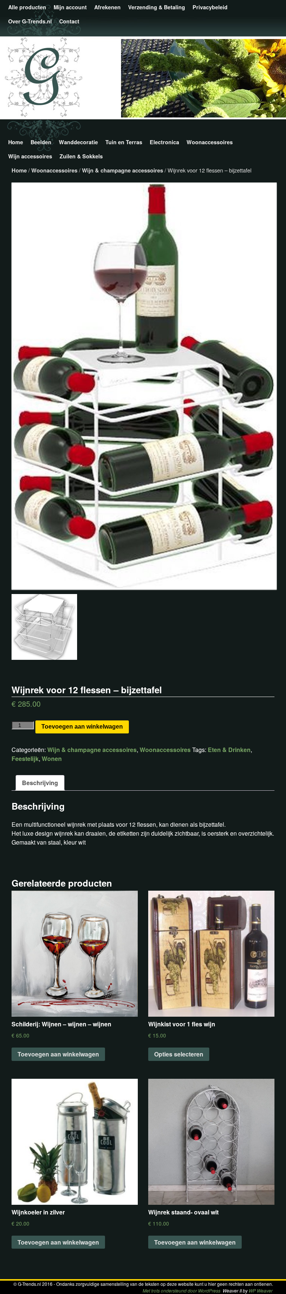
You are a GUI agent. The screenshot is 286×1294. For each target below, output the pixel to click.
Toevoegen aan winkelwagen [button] (58, 1054)
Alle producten (27, 7)
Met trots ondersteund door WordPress (181, 1290)
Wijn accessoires (30, 156)
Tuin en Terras (123, 142)
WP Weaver (261, 1290)
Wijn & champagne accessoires (122, 170)
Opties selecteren (178, 1054)
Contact (69, 21)
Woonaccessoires (210, 142)
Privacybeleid (210, 7)
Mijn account (70, 7)
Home (15, 142)
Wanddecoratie (78, 142)
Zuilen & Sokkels (81, 156)
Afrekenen (107, 7)
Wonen (52, 758)
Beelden (41, 142)
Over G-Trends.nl (30, 21)
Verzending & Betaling (156, 7)
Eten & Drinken (229, 749)
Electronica (164, 142)
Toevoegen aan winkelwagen (82, 726)
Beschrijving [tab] (40, 782)
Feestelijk (25, 758)
